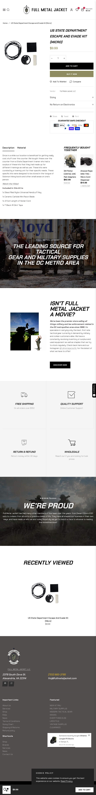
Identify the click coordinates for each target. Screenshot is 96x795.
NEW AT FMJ (55, 705)
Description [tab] (8, 147)
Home (5, 23)
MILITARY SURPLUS (58, 708)
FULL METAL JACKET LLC (19, 669)
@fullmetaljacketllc (68, 348)
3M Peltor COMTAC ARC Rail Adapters (70, 174)
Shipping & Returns (11, 727)
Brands (5, 745)
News (4, 718)
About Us (6, 705)
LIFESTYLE (54, 721)
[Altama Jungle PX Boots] (53, 740)
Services (6, 708)
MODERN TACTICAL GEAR (61, 711)
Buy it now (72, 74)
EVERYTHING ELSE (58, 718)
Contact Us (7, 754)
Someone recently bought (69, 736)
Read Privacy (66, 781)
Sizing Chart (7, 724)
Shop (4, 711)
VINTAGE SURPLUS (58, 724)
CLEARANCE (55, 727)
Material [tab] (21, 147)
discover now (60, 365)
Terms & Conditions (11, 721)
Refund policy (8, 730)
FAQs (4, 715)
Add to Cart (84, 790)
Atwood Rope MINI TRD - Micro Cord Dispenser (86, 175)
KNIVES (53, 715)
